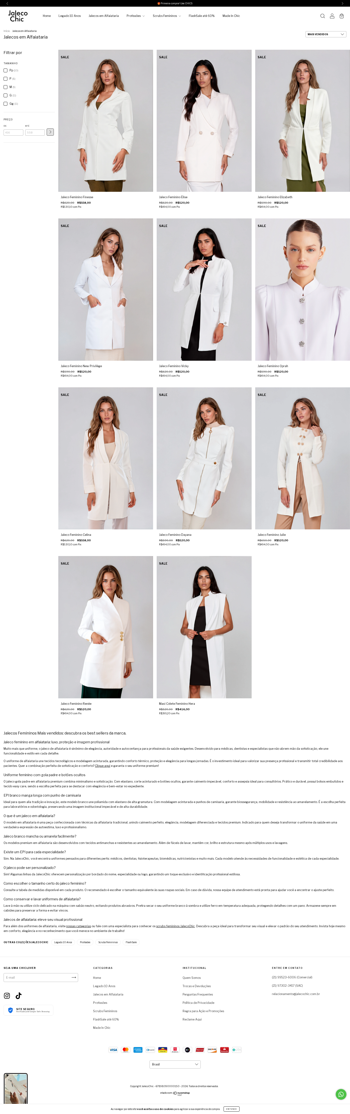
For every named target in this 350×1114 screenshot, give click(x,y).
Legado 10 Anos (70, 16)
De (5, 126)
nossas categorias (78, 926)
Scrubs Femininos (165, 16)
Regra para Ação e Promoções (203, 1011)
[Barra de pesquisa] (322, 16)
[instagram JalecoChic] (7, 995)
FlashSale (131, 942)
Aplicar (50, 132)
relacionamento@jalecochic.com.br (296, 994)
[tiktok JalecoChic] (18, 995)
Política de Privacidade (198, 1003)
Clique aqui (102, 766)
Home (47, 16)
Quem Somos (192, 978)
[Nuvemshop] (175, 1095)
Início (7, 31)
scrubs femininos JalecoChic (175, 926)
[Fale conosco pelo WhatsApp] (341, 1094)
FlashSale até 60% (202, 16)
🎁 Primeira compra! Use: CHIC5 (175, 3)
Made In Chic (231, 16)
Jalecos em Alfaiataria (104, 16)
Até (27, 126)
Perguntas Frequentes (198, 994)
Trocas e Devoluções (197, 986)
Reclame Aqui (192, 1019)
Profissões (134, 16)
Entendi (231, 1109)
